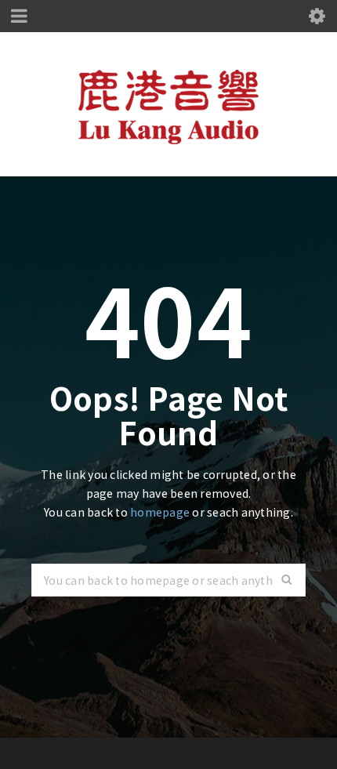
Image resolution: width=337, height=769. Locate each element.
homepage (160, 512)
